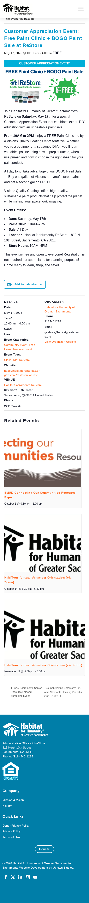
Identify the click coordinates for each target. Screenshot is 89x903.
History (7, 805)
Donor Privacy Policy (15, 825)
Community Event (15, 344)
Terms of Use (11, 837)
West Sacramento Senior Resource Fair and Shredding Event (26, 692)
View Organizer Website (60, 341)
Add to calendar (25, 284)
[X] (13, 877)
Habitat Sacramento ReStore (23, 385)
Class (7, 360)
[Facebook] (5, 877)
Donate (44, 849)
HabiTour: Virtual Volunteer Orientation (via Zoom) (43, 665)
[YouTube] (35, 877)
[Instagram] (27, 877)
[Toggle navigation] (81, 9)
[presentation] (42, 458)
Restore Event (22, 349)
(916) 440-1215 (23, 756)
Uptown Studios (63, 867)
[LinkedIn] (20, 877)
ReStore (24, 360)
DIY (15, 360)
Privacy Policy (11, 831)
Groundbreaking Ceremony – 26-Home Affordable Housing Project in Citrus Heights (62, 692)
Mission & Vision (13, 800)
